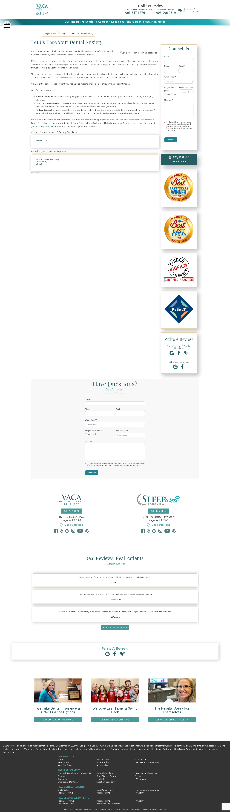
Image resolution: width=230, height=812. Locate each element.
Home (60, 759)
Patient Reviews (65, 793)
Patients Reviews (66, 801)
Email (182, 66)
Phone (166, 66)
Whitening (140, 779)
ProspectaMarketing (158, 809)
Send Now (171, 140)
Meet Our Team (65, 765)
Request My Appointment (148, 762)
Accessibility (102, 765)
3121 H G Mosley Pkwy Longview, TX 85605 (47, 161)
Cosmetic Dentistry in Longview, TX (74, 773)
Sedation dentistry (124, 120)
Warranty (139, 793)
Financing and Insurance (147, 790)
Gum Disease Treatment (108, 776)
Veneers (139, 776)
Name (167, 56)
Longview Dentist (50, 34)
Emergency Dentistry (68, 782)
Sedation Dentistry (105, 782)
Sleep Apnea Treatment (146, 773)
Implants (100, 779)
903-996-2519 (158, 511)
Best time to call (186, 87)
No (174, 94)
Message (168, 100)
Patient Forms (103, 793)
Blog (63, 34)
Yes (168, 94)
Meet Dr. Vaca (64, 762)
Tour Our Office (103, 759)
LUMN (123, 809)
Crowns (61, 776)
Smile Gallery (64, 790)
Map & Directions (73, 525)
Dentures (62, 779)
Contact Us (140, 759)
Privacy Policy (102, 762)
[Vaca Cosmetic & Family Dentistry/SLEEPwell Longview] (42, 16)
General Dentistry (104, 773)
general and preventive (42, 126)
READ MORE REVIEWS (115, 627)
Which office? (170, 77)
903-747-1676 (43, 140)
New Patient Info (104, 790)
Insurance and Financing (108, 804)
